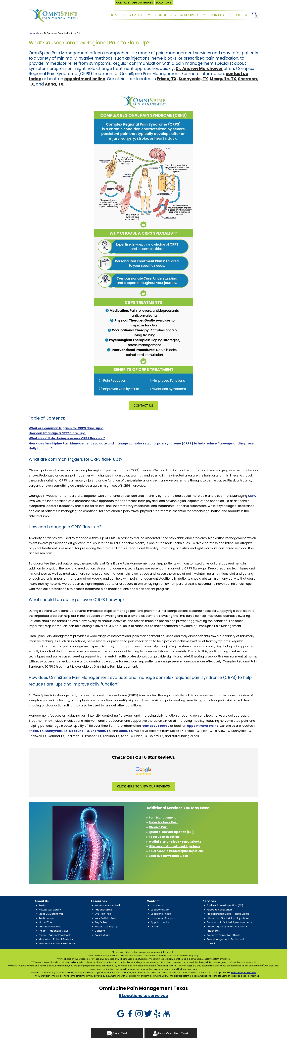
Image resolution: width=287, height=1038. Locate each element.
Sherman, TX (101, 731)
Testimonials (46, 918)
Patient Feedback (50, 926)
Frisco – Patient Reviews (53, 930)
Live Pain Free (103, 913)
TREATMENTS (134, 15)
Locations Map (160, 909)
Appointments (160, 922)
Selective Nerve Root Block (168, 856)
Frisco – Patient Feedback (55, 935)
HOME (114, 15)
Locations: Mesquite (163, 918)
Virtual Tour (46, 922)
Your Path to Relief (106, 918)
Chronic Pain (158, 827)
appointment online (84, 79)
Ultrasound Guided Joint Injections (174, 846)
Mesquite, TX (223, 79)
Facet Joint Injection (164, 837)
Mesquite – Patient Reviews (56, 939)
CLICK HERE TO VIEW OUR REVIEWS (143, 786)
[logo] (54, 15)
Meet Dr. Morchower (51, 913)
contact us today (155, 726)
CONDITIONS (165, 15)
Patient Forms (103, 909)
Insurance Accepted (107, 905)
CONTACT (218, 15)
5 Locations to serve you (143, 995)
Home (32, 33)
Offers (155, 926)
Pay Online (101, 922)
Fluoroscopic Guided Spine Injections (176, 851)
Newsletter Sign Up (106, 926)
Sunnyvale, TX (193, 79)
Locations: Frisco (161, 913)
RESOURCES (189, 15)
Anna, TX (54, 84)
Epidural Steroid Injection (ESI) (171, 832)
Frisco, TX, (167, 79)
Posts (42, 905)
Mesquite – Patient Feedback (57, 943)
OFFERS (242, 15)
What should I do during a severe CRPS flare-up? (67, 438)
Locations (157, 905)
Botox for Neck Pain (163, 822)
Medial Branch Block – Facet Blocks (175, 842)
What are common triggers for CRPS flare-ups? (66, 428)
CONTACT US (143, 405)
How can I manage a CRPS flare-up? (57, 433)
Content (100, 930)
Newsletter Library (50, 909)
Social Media (102, 935)
